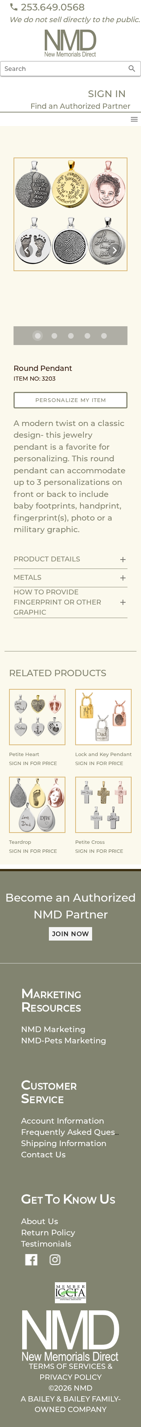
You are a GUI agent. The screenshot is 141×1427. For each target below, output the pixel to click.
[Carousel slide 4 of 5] (87, 335)
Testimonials (46, 1243)
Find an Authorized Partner (80, 106)
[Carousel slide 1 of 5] (37, 335)
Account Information (62, 1120)
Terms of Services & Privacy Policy (70, 1372)
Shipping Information (63, 1143)
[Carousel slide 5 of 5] (104, 335)
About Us (39, 1221)
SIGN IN (107, 93)
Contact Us (43, 1154)
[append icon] (131, 68)
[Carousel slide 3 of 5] (70, 335)
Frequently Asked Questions (77, 1132)
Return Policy (48, 1232)
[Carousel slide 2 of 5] (54, 335)
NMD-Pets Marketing (63, 1040)
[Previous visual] (26, 250)
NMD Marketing (53, 1029)
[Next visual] (114, 250)
